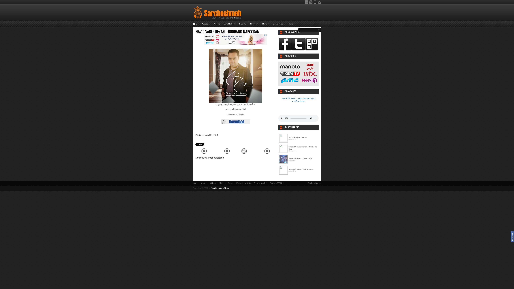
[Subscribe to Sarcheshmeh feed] (319, 3)
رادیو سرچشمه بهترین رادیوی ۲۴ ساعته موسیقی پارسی (298, 99)
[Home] (227, 153)
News (265, 24)
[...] (283, 141)
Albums (222, 183)
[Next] (267, 153)
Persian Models (260, 183)
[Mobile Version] (315, 3)
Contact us (279, 24)
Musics (205, 24)
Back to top (313, 183)
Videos (217, 24)
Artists (248, 183)
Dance (231, 183)
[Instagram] (311, 3)
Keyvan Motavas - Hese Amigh (300, 159)
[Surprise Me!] (244, 153)
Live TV (242, 24)
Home (195, 183)
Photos (254, 24)
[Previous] (204, 153)
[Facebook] (306, 3)
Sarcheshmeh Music (220, 188)
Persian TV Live (277, 183)
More (292, 24)
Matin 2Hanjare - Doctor (298, 137)
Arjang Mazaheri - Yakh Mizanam (301, 170)
